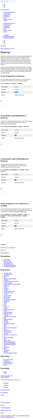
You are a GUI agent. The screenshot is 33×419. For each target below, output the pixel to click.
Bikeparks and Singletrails (10, 278)
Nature (5, 324)
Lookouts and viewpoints (10, 316)
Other (5, 326)
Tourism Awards (8, 363)
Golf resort (6, 306)
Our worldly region (8, 359)
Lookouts (6, 315)
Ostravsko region (8, 262)
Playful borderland (8, 362)
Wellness (6, 351)
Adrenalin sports (8, 273)
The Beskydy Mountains (10, 265)
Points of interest (8, 19)
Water (5, 348)
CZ (4, 4)
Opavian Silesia (7, 261)
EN (4, 5)
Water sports (7, 350)
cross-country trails (8, 292)
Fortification (7, 301)
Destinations (7, 15)
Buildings (6, 280)
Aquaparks (6, 275)
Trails (5, 345)
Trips (5, 18)
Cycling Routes (7, 295)
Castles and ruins (8, 282)
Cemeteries (6, 285)
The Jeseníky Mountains (10, 344)
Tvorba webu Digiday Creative (8, 415)
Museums (6, 322)
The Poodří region (8, 263)
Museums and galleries (9, 323)
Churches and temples (9, 291)
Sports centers (7, 340)
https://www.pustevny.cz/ (9, 247)
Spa (5, 336)
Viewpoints (6, 347)
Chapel (5, 287)
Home (2, 48)
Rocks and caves (8, 331)
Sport (5, 338)
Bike (5, 277)
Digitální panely (10, 417)
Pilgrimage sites (7, 330)
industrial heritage (8, 312)
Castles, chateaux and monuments (12, 284)
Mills (5, 317)
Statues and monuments (9, 341)
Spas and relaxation (8, 337)
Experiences (7, 16)
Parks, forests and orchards (10, 327)
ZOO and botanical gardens (10, 352)
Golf (5, 305)
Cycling (6, 294)
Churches (6, 289)
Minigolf (6, 320)
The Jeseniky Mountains (10, 266)
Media (5, 373)
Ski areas (6, 333)
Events (5, 20)
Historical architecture (9, 309)
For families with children (10, 299)
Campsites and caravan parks (11, 281)
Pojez (5, 365)
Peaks (5, 329)
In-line (5, 310)
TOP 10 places (7, 13)
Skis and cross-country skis (10, 334)
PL (4, 7)
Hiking (5, 308)
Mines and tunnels (8, 319)
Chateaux (6, 288)
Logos (5, 371)
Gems (5, 303)
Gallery (5, 302)
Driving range (7, 296)
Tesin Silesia (7, 259)
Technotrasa (7, 361)
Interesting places (8, 313)
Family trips (6, 298)
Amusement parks (8, 274)
